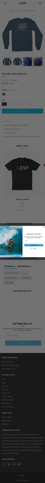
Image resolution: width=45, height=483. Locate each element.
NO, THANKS (33, 248)
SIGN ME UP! (33, 245)
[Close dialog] (43, 227)
